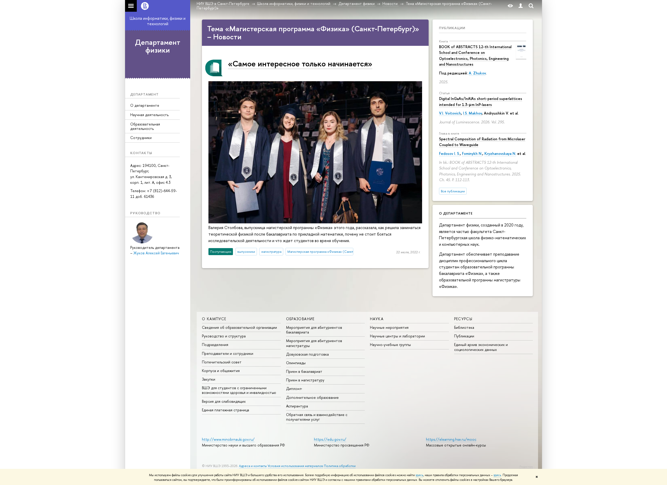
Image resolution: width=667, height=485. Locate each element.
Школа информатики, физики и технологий (158, 21)
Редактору (526, 466)
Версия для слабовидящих (224, 401)
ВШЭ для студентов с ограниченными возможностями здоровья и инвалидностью (239, 390)
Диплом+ (294, 388)
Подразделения (215, 344)
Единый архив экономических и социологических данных (481, 347)
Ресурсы (463, 318)
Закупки (208, 379)
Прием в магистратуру (305, 379)
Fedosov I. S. (449, 153)
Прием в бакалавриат (304, 371)
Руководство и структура (224, 335)
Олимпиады (296, 362)
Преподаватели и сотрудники (227, 353)
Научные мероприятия (389, 327)
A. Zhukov (477, 73)
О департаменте (144, 105)
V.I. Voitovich (450, 113)
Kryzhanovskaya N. (500, 153)
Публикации (452, 28)
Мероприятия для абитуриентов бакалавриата (314, 330)
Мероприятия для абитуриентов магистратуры (314, 343)
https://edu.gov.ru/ (330, 439)
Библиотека (464, 327)
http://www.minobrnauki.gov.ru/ (228, 439)
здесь (419, 475)
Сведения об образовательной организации (239, 327)
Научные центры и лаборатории (397, 335)
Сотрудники (141, 137)
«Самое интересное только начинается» (300, 63)
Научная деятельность (149, 114)
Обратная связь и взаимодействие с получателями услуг (316, 417)
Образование (300, 318)
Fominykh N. (472, 153)
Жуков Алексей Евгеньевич (156, 252)
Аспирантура (297, 406)
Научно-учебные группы (390, 344)
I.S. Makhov (472, 113)
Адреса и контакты (253, 466)
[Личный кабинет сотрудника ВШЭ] (520, 6)
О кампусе (214, 318)
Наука (377, 318)
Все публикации (453, 191)
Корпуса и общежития (221, 370)
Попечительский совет (222, 362)
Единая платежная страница (225, 409)
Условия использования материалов (295, 466)
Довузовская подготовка (307, 354)
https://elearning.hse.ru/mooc (451, 439)
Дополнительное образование (312, 397)
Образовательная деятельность (145, 126)
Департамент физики (157, 46)
